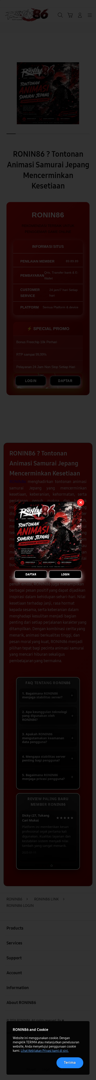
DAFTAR (30, 574)
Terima (70, 1062)
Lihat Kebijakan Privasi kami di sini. (45, 1051)
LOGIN (65, 574)
